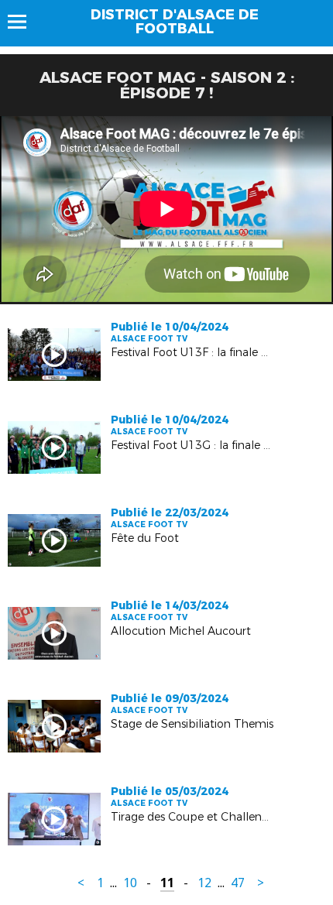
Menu (24, 21)
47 (238, 883)
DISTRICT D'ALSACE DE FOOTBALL (175, 21)
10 (130, 883)
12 (204, 883)
